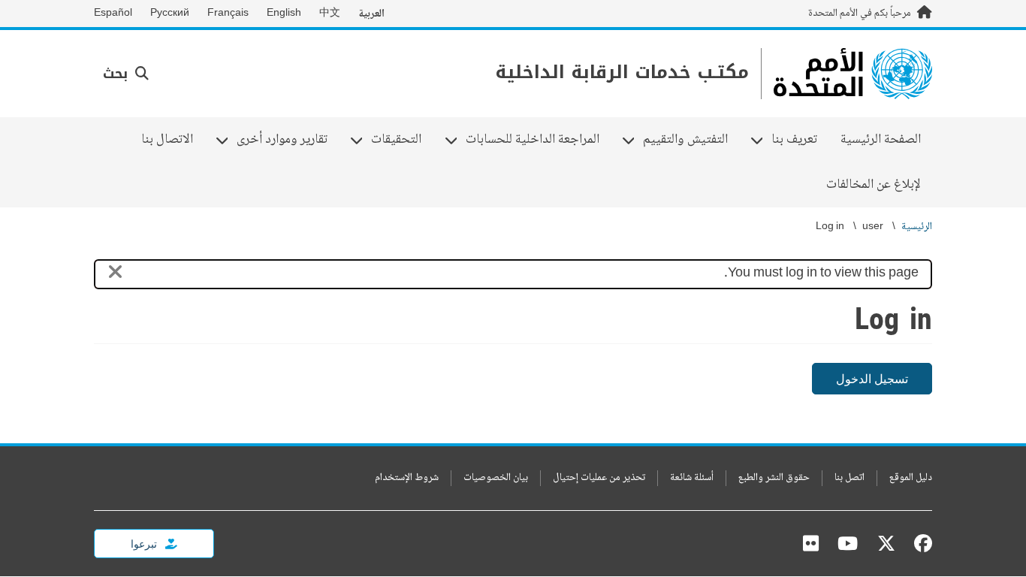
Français (228, 14)
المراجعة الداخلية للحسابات (538, 139)
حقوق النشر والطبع (774, 478)
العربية (371, 14)
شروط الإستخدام (407, 478)
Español (113, 14)
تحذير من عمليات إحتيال (599, 478)
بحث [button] (117, 73)
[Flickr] (810, 543)
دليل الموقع (910, 478)
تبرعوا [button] (145, 543)
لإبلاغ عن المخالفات (873, 185)
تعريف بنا (799, 139)
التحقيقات (402, 139)
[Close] (115, 274)
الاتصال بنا (167, 139)
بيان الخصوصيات (495, 478)
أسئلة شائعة (692, 478)
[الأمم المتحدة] (853, 73)
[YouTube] (847, 543)
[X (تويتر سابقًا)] (886, 543)
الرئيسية (916, 227)
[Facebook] (919, 543)
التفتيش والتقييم (691, 139)
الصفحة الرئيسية (880, 139)
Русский (169, 14)
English (284, 14)
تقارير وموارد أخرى (288, 139)
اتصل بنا (849, 478)
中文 (329, 14)
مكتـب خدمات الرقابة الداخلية (622, 72)
